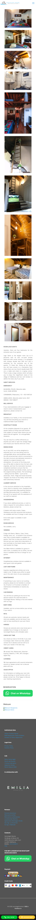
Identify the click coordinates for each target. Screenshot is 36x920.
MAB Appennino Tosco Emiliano (14, 735)
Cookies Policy (9, 748)
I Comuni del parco (10, 763)
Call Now (10, 917)
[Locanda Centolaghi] (10, 3)
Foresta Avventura (10, 813)
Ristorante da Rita (10, 815)
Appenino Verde (9, 765)
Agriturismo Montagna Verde (13, 821)
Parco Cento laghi (10, 759)
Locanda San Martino (11, 819)
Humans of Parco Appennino (13, 737)
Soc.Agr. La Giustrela (11, 823)
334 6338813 (14, 844)
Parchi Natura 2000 (10, 767)
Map (5, 846)
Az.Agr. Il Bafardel (10, 824)
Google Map (28, 917)
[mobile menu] (33, 3)
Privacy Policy (8, 746)
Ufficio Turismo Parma (11, 733)
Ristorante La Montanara (12, 817)
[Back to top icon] (18, 902)
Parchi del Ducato (9, 761)
